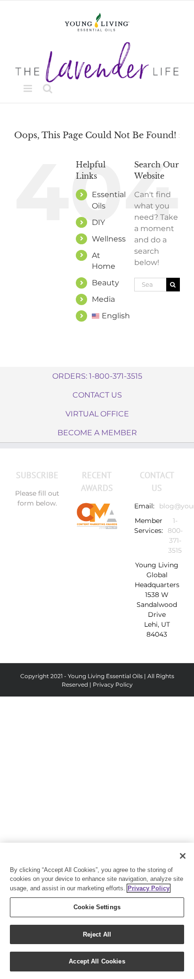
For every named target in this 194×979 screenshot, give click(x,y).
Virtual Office (97, 413)
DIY (98, 222)
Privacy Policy (113, 684)
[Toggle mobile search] (47, 88)
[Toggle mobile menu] (28, 88)
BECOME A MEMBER (97, 432)
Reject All (97, 934)
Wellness (109, 238)
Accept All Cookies (97, 961)
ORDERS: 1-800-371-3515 (97, 376)
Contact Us (97, 394)
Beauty (105, 282)
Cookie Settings (97, 907)
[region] (97, 911)
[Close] (182, 856)
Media (103, 299)
